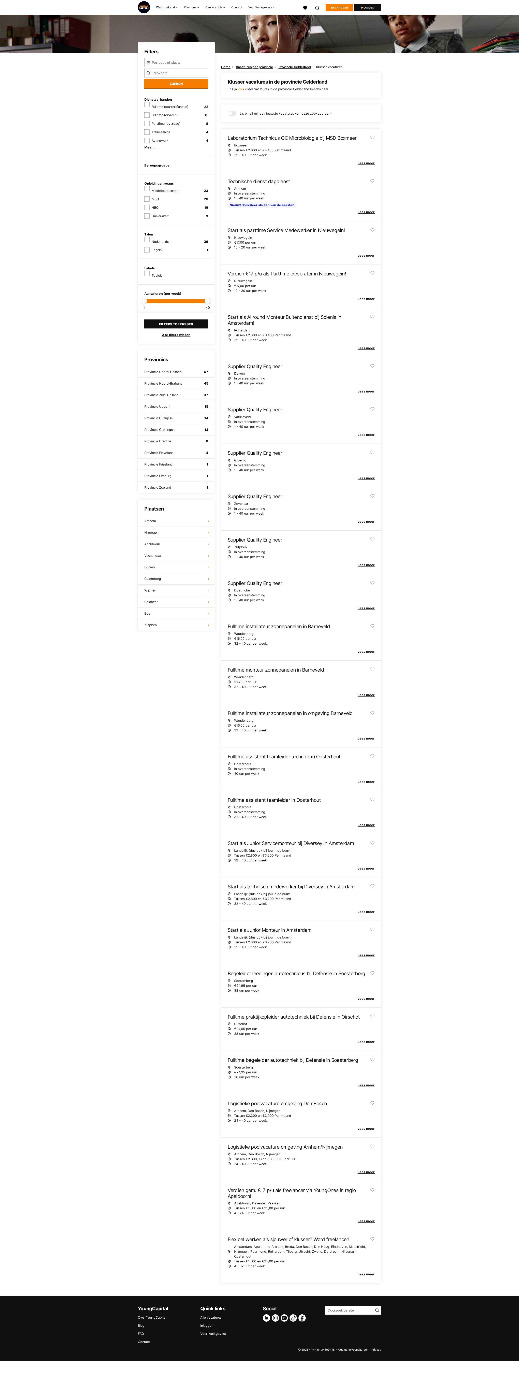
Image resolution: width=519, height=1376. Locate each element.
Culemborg (152, 579)
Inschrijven (339, 7)
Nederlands (160, 242)
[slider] (144, 301)
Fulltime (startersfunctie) (170, 107)
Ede (147, 613)
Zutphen (150, 625)
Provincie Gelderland (295, 67)
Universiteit (160, 216)
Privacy (376, 1349)
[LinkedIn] (267, 1318)
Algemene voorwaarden (353, 1349)
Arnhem (150, 521)
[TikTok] (294, 1318)
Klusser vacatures (329, 67)
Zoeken (176, 84)
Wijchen (150, 590)
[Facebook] (302, 1318)
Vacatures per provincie (254, 67)
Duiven (149, 567)
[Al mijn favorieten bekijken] (305, 7)
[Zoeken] (317, 7)
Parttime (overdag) (166, 123)
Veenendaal (153, 556)
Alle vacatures (210, 1317)
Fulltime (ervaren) (165, 115)
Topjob (157, 275)
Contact (236, 7)
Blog (141, 1325)
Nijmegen (151, 532)
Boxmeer (151, 602)
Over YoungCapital (152, 1317)
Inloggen (367, 7)
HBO (155, 207)
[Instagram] (276, 1318)
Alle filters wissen (176, 335)
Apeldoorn (152, 544)
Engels (157, 250)
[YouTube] (285, 1318)
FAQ (141, 1334)
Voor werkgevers (213, 1334)
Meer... (150, 147)
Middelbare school (165, 191)
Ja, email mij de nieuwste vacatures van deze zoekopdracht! (285, 113)
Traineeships (161, 132)
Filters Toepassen (176, 324)
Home (226, 67)
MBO (155, 199)
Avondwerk (160, 141)
